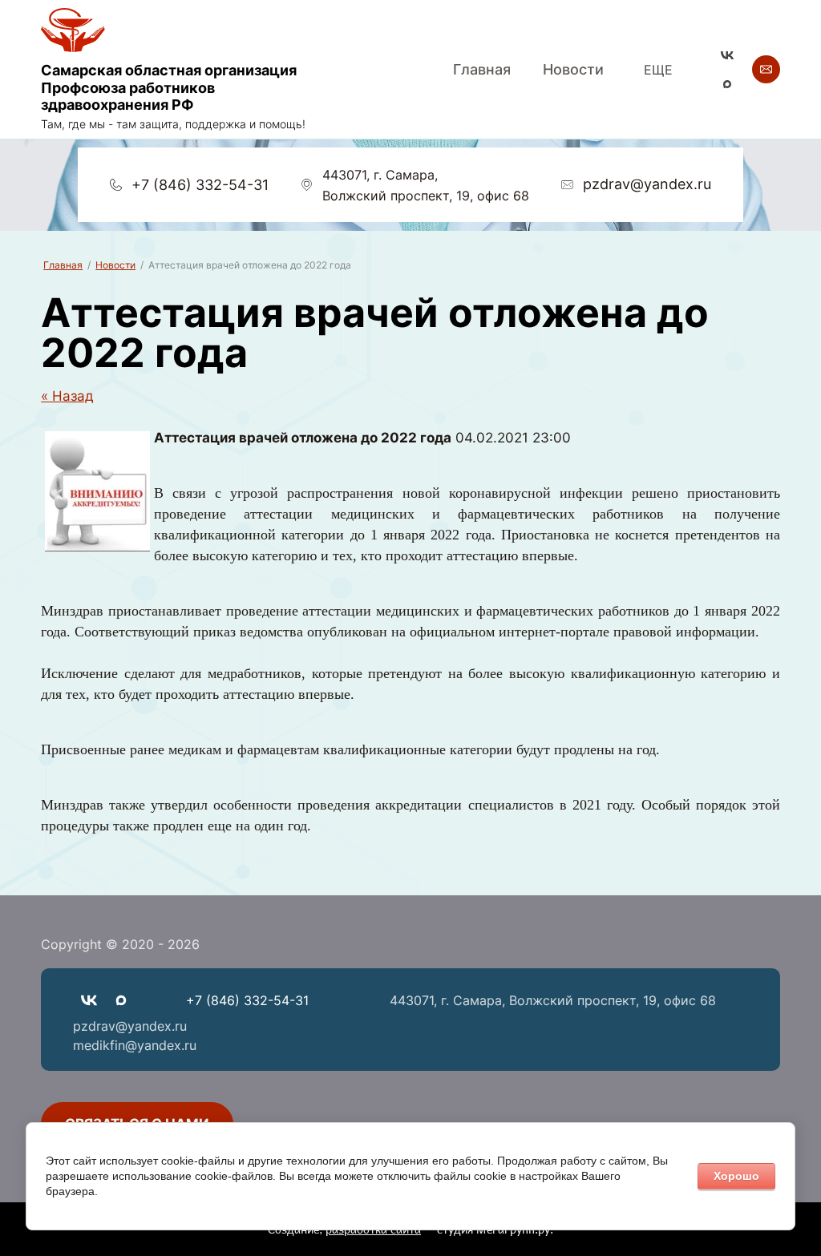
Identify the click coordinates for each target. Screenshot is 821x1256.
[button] (766, 69)
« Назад (67, 396)
